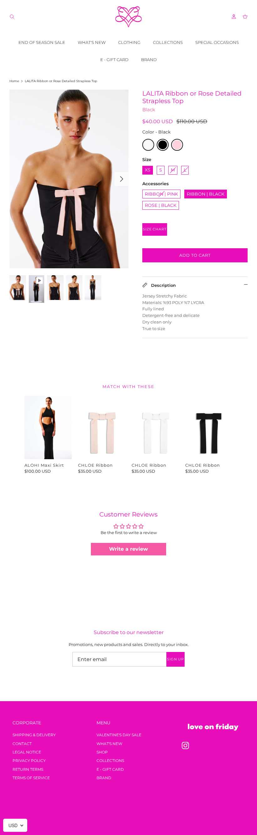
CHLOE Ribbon (95, 465)
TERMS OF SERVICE (31, 777)
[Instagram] (185, 745)
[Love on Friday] (128, 16)
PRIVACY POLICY (29, 760)
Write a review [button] (128, 549)
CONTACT (22, 743)
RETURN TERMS (28, 769)
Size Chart (154, 229)
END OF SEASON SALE (41, 42)
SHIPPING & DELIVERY (34, 735)
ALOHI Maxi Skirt (44, 465)
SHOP (102, 752)
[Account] (232, 16)
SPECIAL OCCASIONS (217, 42)
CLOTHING (129, 42)
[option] (68, 179)
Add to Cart (195, 255)
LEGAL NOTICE (27, 752)
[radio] (148, 145)
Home (14, 81)
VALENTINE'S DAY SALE (119, 735)
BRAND (149, 59)
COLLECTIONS (168, 42)
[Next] (121, 179)
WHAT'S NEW (92, 42)
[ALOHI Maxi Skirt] (48, 427)
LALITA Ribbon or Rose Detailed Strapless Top (61, 81)
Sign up (175, 659)
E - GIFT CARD (114, 59)
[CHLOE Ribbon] (101, 427)
